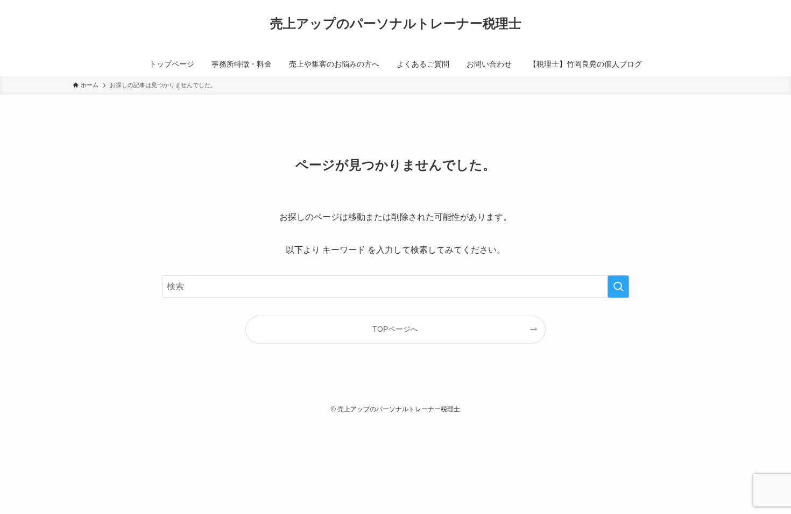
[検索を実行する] (618, 286)
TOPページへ (395, 329)
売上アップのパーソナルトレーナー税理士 (395, 23)
